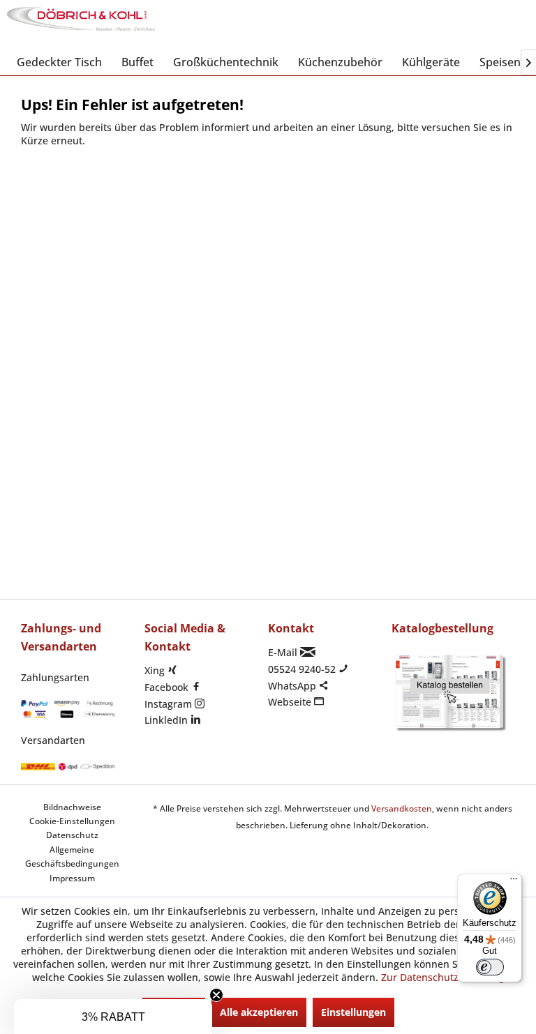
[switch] (490, 967)
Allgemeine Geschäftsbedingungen (72, 856)
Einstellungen (353, 1012)
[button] (113, 1016)
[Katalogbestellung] (450, 693)
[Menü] (513, 882)
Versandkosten (401, 808)
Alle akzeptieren (259, 1012)
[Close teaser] (216, 995)
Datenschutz (72, 835)
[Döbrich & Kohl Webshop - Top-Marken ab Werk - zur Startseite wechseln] (81, 24)
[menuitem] (59, 62)
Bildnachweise (72, 807)
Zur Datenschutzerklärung (443, 977)
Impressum (72, 878)
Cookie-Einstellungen (72, 821)
